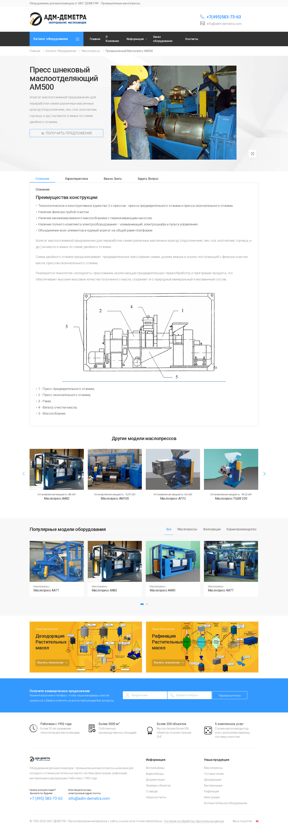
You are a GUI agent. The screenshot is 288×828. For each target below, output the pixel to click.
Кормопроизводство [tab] (241, 529)
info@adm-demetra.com (89, 798)
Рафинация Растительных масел (167, 642)
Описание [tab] (42, 179)
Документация (155, 779)
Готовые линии (214, 773)
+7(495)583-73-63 (223, 16)
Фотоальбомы (155, 767)
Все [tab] (169, 529)
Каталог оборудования (61, 50)
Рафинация (211, 791)
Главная (95, 39)
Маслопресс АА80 (162, 590)
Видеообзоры (155, 773)
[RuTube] (257, 821)
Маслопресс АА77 (221, 590)
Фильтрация (212, 797)
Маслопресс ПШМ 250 (231, 498)
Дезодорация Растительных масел (51, 642)
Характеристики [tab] (76, 179)
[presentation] (24, 474)
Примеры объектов (158, 785)
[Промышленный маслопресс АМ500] (173, 112)
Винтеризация (213, 785)
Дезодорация (212, 779)
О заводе (152, 791)
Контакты (191, 39)
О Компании (112, 38)
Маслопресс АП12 (173, 498)
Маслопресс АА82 (57, 498)
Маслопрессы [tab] (187, 529)
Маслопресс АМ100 (115, 498)
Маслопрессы (91, 50)
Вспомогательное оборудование (225, 803)
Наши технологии (46, 629)
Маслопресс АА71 (46, 590)
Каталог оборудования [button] (51, 39)
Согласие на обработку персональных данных (194, 821)
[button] (142, 604)
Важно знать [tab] (113, 179)
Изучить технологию (50, 662)
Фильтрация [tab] (211, 529)
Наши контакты (156, 797)
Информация (135, 39)
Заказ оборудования (162, 38)
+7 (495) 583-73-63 (46, 798)
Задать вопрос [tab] (148, 179)
